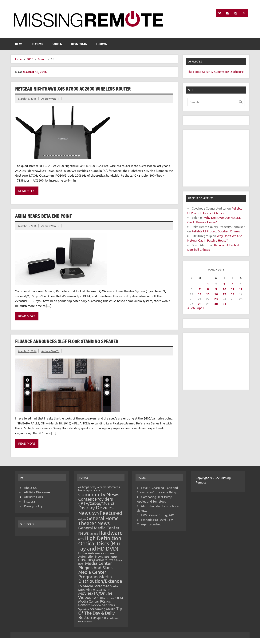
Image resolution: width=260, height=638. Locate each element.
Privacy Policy (33, 506)
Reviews (37, 44)
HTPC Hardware (97, 559)
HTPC (82, 559)
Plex (108, 601)
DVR (95, 513)
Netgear (110, 598)
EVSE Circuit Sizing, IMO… (159, 515)
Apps (89, 490)
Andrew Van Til (50, 98)
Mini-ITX (107, 589)
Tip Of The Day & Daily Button (100, 613)
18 (232, 294)
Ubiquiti (98, 618)
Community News (98, 494)
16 (216, 294)
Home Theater (110, 556)
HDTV (81, 539)
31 (224, 304)
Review (96, 605)
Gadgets (82, 519)
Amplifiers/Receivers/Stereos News (99, 488)
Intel (81, 563)
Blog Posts (79, 44)
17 (224, 294)
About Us (30, 487)
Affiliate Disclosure (37, 492)
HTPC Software (115, 559)
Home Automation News (96, 554)
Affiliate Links (33, 497)
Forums (101, 44)
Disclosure (237, 71)
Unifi (106, 618)
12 (240, 289)
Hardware (110, 532)
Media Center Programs (92, 574)
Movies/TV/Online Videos (95, 595)
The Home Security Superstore (208, 71)
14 (199, 294)
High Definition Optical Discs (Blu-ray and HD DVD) (99, 543)
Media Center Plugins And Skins (95, 565)
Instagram (30, 501)
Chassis (96, 490)
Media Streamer (96, 586)
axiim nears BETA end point (43, 216)
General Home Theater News (98, 520)
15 (208, 294)
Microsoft (97, 589)
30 (216, 304)
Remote (84, 605)
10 (224, 289)
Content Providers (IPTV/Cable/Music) (96, 501)
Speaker (83, 609)
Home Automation (92, 553)
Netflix (101, 598)
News (18, 44)
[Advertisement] (216, 158)
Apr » (200, 308)
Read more (26, 191)
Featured (111, 513)
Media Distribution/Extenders (100, 581)
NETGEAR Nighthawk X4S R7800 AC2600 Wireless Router (73, 89)
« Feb (191, 308)
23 (216, 299)
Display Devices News (96, 510)
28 (199, 304)
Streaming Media (102, 609)
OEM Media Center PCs (100, 599)
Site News (108, 605)
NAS (94, 598)
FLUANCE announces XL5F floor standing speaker (66, 341)
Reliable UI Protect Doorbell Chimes (215, 231)
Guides (57, 44)
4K (79, 487)
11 (232, 289)
